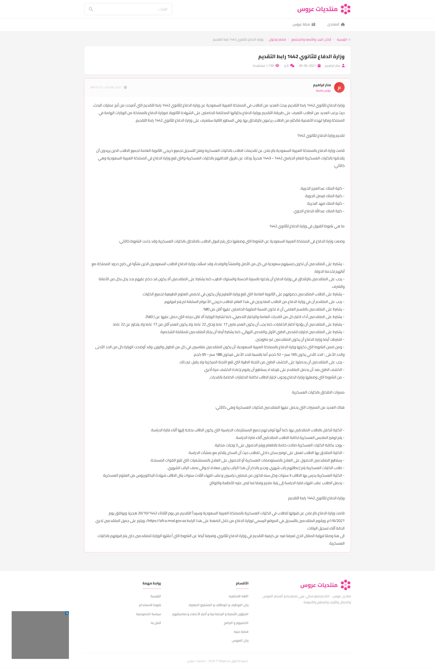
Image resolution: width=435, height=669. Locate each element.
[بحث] (87, 9)
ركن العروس (240, 640)
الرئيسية (342, 39)
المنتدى (333, 24)
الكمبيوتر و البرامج (236, 623)
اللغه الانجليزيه (238, 596)
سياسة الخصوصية (148, 614)
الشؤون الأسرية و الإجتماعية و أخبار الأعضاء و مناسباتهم (210, 614)
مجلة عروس (301, 24)
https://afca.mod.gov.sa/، (166, 520)
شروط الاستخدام (150, 605)
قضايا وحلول (277, 39)
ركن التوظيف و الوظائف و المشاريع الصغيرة (218, 605)
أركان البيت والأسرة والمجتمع (311, 39)
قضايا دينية (241, 631)
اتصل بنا (156, 623)
